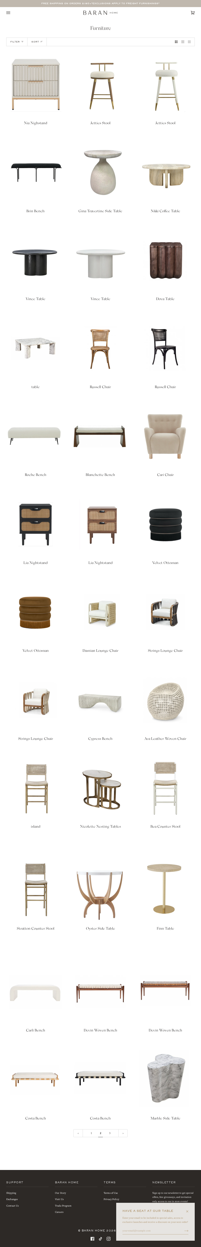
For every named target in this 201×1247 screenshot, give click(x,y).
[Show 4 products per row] (190, 42)
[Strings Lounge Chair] (165, 612)
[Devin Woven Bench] (100, 992)
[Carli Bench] (35, 992)
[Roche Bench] (35, 436)
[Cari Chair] (165, 436)
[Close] (189, 1209)
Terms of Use (111, 1193)
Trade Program (63, 1205)
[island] (35, 788)
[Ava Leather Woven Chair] (165, 700)
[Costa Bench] (35, 1080)
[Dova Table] (165, 260)
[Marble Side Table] (165, 1080)
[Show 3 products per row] (183, 42)
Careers (59, 1212)
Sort (35, 42)
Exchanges (12, 1199)
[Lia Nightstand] (35, 524)
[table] (35, 348)
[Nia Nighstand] (35, 84)
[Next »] (123, 1133)
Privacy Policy (111, 1199)
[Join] (183, 1231)
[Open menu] (12, 12)
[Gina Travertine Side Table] (100, 172)
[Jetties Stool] (100, 84)
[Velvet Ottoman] (165, 524)
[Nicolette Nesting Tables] (100, 788)
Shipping (11, 1193)
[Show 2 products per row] (176, 42)
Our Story (60, 1193)
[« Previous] (78, 1133)
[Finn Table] (165, 890)
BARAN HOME (93, 1231)
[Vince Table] (35, 260)
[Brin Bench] (35, 172)
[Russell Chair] (100, 348)
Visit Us (59, 1199)
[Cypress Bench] (100, 700)
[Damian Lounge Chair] (100, 612)
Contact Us (12, 1205)
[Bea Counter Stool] (165, 788)
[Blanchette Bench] (100, 436)
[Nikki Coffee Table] (165, 172)
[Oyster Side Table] (100, 890)
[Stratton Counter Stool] (35, 890)
